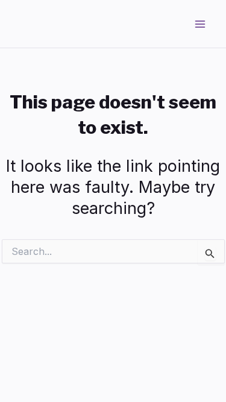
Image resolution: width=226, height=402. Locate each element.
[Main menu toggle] (201, 24)
